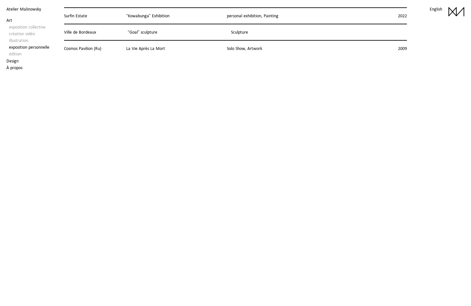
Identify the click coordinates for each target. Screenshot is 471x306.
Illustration (18, 40)
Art (9, 20)
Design (12, 60)
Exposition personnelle (29, 47)
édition (15, 53)
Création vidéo (22, 33)
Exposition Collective (27, 26)
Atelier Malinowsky (23, 9)
